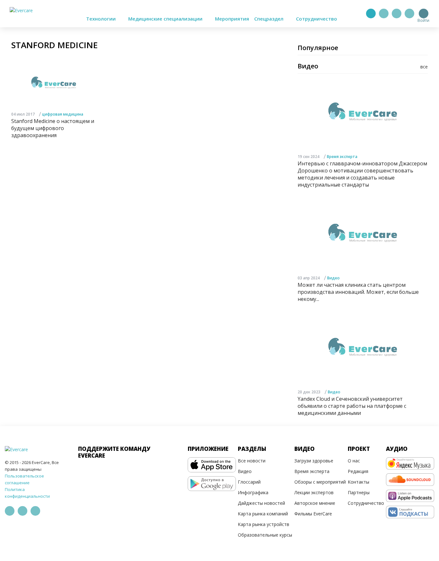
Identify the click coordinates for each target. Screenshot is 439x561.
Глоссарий (249, 482)
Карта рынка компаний (263, 514)
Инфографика (253, 492)
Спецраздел (269, 18)
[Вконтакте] (396, 13)
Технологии (101, 18)
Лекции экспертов (314, 492)
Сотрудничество (316, 18)
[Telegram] (384, 13)
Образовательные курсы (265, 535)
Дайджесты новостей (261, 503)
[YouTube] (409, 13)
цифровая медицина (62, 114)
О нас (354, 461)
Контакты (358, 482)
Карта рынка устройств (263, 524)
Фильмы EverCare (313, 514)
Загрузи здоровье (313, 461)
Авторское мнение (314, 503)
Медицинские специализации (166, 18)
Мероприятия (232, 18)
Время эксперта (342, 156)
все (424, 67)
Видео (333, 278)
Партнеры (359, 492)
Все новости (251, 461)
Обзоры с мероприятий (320, 482)
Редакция (358, 471)
